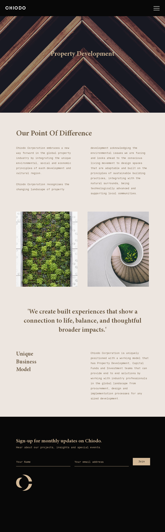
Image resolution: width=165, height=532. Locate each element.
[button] (157, 9)
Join (141, 461)
